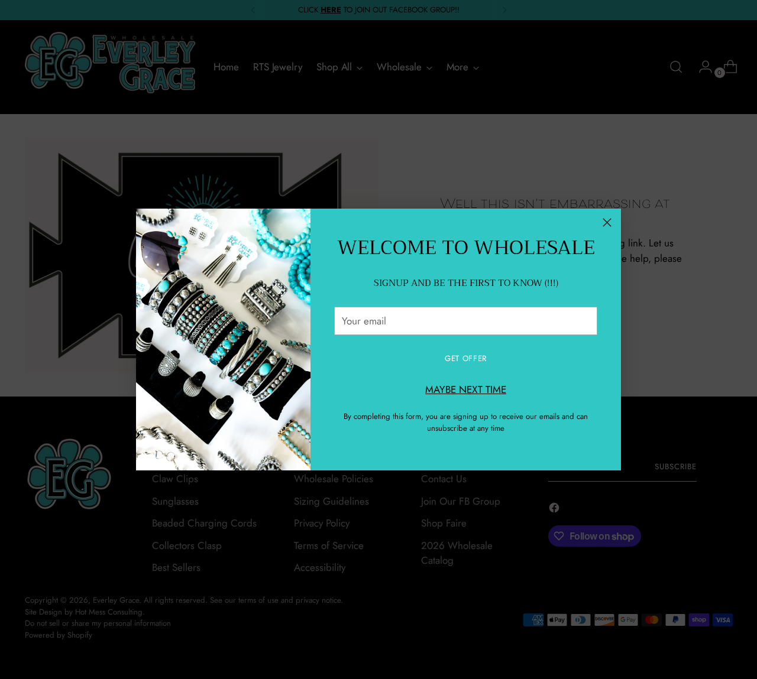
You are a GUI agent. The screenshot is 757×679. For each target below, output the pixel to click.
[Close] (607, 222)
